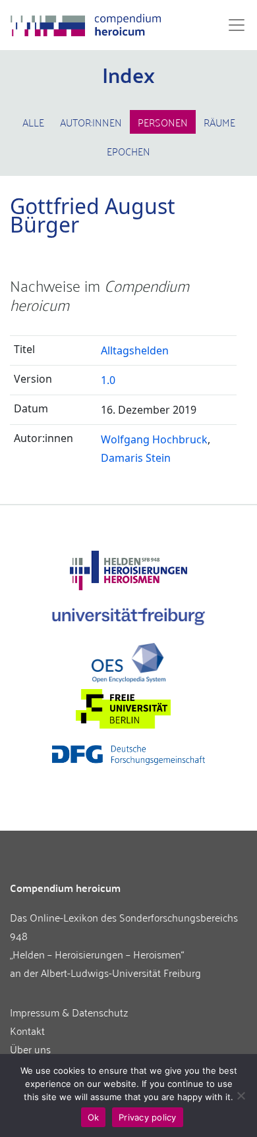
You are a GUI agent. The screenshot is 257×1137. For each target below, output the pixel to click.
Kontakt (27, 1030)
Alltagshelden (135, 350)
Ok (94, 1117)
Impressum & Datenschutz (69, 1012)
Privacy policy (148, 1117)
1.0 (108, 380)
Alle (33, 122)
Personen (163, 122)
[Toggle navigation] (232, 25)
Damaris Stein (136, 458)
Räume (219, 122)
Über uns (30, 1049)
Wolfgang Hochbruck (154, 439)
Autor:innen (91, 122)
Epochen (128, 151)
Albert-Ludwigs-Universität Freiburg (121, 972)
